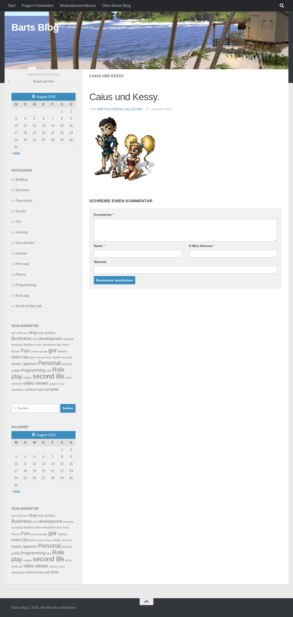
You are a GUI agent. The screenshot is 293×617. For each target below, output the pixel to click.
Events (21, 211)
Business (23, 190)
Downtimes (24, 200)
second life (48, 376)
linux (49, 357)
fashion (29, 344)
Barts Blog (35, 27)
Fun (18, 222)
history (62, 351)
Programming (26, 285)
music (16, 364)
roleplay (27, 377)
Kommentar (104, 214)
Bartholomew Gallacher (120, 109)
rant (48, 370)
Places (21, 274)
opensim (30, 363)
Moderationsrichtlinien (78, 6)
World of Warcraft (28, 306)
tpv (21, 383)
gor (52, 350)
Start (11, 6)
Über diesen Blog (116, 6)
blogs (40, 333)
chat (35, 339)
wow (54, 389)
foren (66, 344)
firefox (38, 344)
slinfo (14, 383)
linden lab (19, 357)
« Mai (15, 153)
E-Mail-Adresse (202, 246)
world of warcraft (37, 389)
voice (62, 383)
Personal (22, 264)
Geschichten (25, 243)
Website (100, 262)
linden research (37, 357)
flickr (59, 344)
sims (68, 377)
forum (15, 351)
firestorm (49, 344)
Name (99, 246)
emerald (68, 339)
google (43, 351)
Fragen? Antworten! (38, 6)
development (50, 338)
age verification (19, 333)
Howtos (21, 253)
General (21, 232)
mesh (57, 357)
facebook (17, 344)
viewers (53, 383)
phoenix (67, 364)
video (29, 383)
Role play (23, 295)
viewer (41, 383)
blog (32, 332)
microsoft (67, 357)
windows (17, 389)
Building (21, 179)
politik (15, 370)
